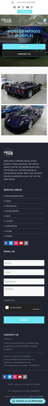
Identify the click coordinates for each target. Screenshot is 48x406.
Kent (8, 216)
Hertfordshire (12, 211)
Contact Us (28, 384)
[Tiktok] (26, 243)
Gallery (37, 384)
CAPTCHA (9, 300)
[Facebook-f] (6, 243)
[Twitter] (11, 243)
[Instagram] (16, 243)
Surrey (9, 231)
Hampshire (11, 206)
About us (18, 384)
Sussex (9, 236)
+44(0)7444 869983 (35, 396)
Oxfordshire (11, 226)
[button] (45, 20)
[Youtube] (21, 243)
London (9, 221)
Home (10, 384)
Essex (8, 201)
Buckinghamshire (14, 196)
